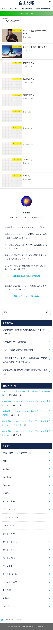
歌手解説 (7, 598)
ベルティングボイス (12, 517)
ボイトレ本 (8, 550)
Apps (5, 461)
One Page (7, 477)
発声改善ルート (27, 8)
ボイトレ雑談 (9, 558)
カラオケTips (9, 501)
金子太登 (17, 425)
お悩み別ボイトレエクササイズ (17, 453)
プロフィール (13, 8)
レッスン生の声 (10, 582)
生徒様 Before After (43, 8)
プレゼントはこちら (26, 13)
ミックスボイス (10, 574)
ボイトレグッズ (10, 542)
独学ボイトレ (9, 606)
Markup (6, 469)
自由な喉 (26, 3)
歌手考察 (7, 590)
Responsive (8, 485)
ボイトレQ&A (9, 525)
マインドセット (10, 566)
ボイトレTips (9, 533)
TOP (3, 8)
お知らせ (7, 493)
